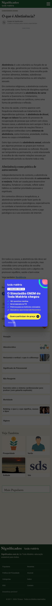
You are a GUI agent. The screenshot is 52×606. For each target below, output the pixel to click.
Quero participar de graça (22, 316)
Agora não (11, 322)
